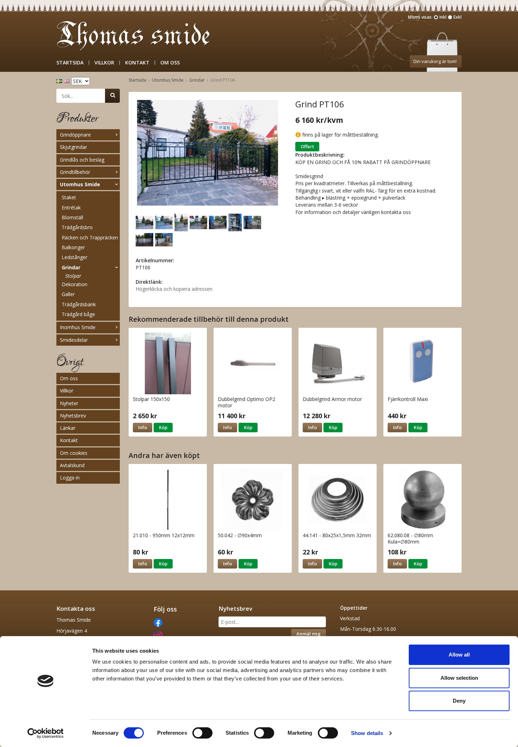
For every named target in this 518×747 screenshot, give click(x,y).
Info (142, 427)
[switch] (202, 733)
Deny (459, 701)
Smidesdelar (74, 340)
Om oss (170, 63)
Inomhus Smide (77, 327)
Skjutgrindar (73, 147)
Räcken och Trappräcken (90, 237)
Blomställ (72, 217)
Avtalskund (72, 465)
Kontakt (137, 63)
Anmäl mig (308, 633)
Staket (69, 197)
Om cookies (73, 453)
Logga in (70, 477)
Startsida (70, 63)
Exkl (458, 17)
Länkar (67, 428)
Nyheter (69, 403)
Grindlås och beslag (82, 159)
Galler (68, 294)
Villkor (104, 63)
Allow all (459, 655)
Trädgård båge (78, 314)
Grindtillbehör (75, 172)
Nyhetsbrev (73, 415)
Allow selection (459, 678)
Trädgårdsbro (77, 227)
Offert (307, 146)
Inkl (442, 17)
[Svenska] (60, 80)
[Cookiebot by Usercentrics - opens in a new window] (45, 733)
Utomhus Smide (80, 184)
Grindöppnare (75, 134)
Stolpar (73, 275)
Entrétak (71, 207)
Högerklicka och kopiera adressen (174, 288)
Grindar (71, 267)
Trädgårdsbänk (79, 304)
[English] (67, 80)
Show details (367, 733)
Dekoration (74, 284)
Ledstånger (74, 257)
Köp (163, 427)
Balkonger (73, 247)
